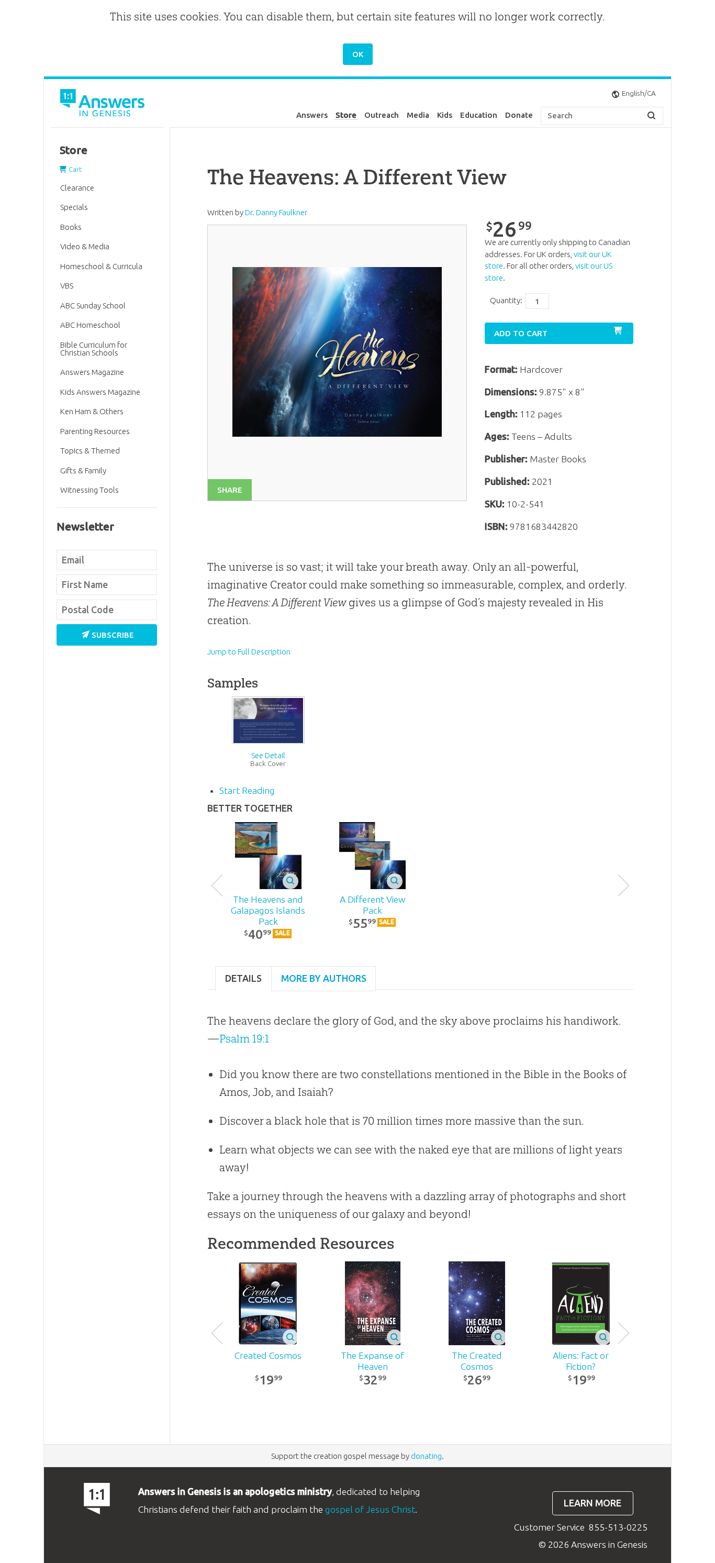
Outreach (381, 114)
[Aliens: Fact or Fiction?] (580, 1303)
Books (71, 227)
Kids (444, 114)
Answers (312, 114)
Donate (519, 114)
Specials (74, 207)
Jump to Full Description (249, 651)
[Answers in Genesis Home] (104, 104)
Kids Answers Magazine (100, 391)
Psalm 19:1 (244, 1038)
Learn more (592, 1503)
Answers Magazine (92, 372)
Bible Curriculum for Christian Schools (93, 348)
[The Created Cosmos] (476, 1303)
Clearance (77, 187)
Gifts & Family (83, 470)
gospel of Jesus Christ (370, 1509)
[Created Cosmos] (268, 1303)
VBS (66, 285)
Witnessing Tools (89, 489)
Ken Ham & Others (92, 411)
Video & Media (84, 246)
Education (478, 114)
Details (243, 978)
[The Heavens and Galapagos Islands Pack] (268, 855)
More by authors (323, 978)
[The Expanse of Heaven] (372, 1303)
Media (418, 114)
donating (426, 1455)
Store (346, 114)
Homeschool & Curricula (101, 266)
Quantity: (506, 300)
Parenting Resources (95, 431)
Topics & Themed (90, 450)
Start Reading (247, 790)
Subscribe (113, 634)
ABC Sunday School (93, 305)
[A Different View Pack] (372, 855)
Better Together (250, 808)
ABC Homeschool (90, 324)
